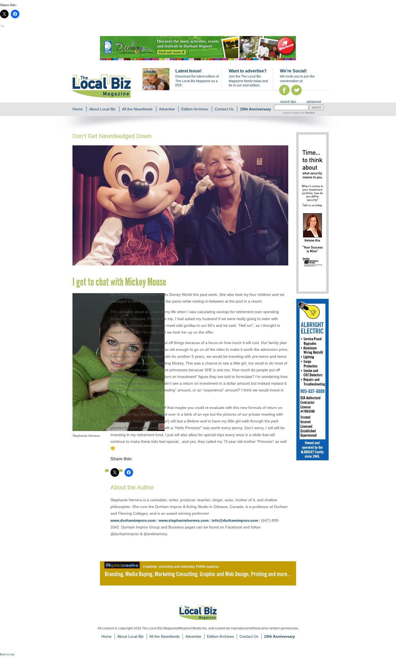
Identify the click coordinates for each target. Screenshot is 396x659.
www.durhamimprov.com (132, 520)
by (308, 112)
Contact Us (224, 109)
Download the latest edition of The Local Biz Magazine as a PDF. (197, 81)
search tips (288, 102)
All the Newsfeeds (137, 109)
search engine (292, 112)
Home (77, 109)
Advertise (167, 109)
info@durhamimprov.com (235, 520)
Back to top (7, 654)
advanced (314, 102)
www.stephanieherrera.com (184, 520)
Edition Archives (194, 109)
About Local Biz (102, 109)
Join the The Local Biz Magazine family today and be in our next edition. (248, 81)
